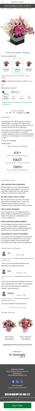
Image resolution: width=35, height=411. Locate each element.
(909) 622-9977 (17, 373)
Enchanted (17, 276)
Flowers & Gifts (10, 8)
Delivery (5, 93)
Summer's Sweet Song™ (21, 258)
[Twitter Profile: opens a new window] (21, 381)
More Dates (29, 97)
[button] (31, 406)
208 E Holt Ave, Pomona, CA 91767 (17, 371)
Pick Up (16, 92)
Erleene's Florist (18, 2)
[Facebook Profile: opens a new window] (13, 381)
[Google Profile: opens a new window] (17, 381)
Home (3, 8)
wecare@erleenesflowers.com (17, 375)
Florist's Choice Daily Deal (21, 298)
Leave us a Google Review (17, 387)
